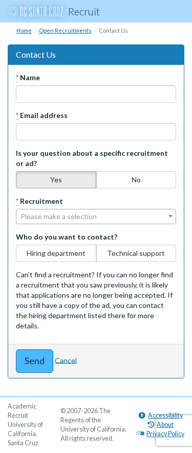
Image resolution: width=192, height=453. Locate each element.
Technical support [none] (136, 253)
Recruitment (39, 201)
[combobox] (96, 216)
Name (28, 77)
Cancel (66, 359)
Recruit (84, 11)
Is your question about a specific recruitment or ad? (92, 158)
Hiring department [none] (56, 253)
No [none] (136, 179)
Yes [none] (56, 179)
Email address (42, 115)
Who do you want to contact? (66, 236)
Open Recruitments (65, 30)
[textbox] (96, 216)
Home (24, 30)
